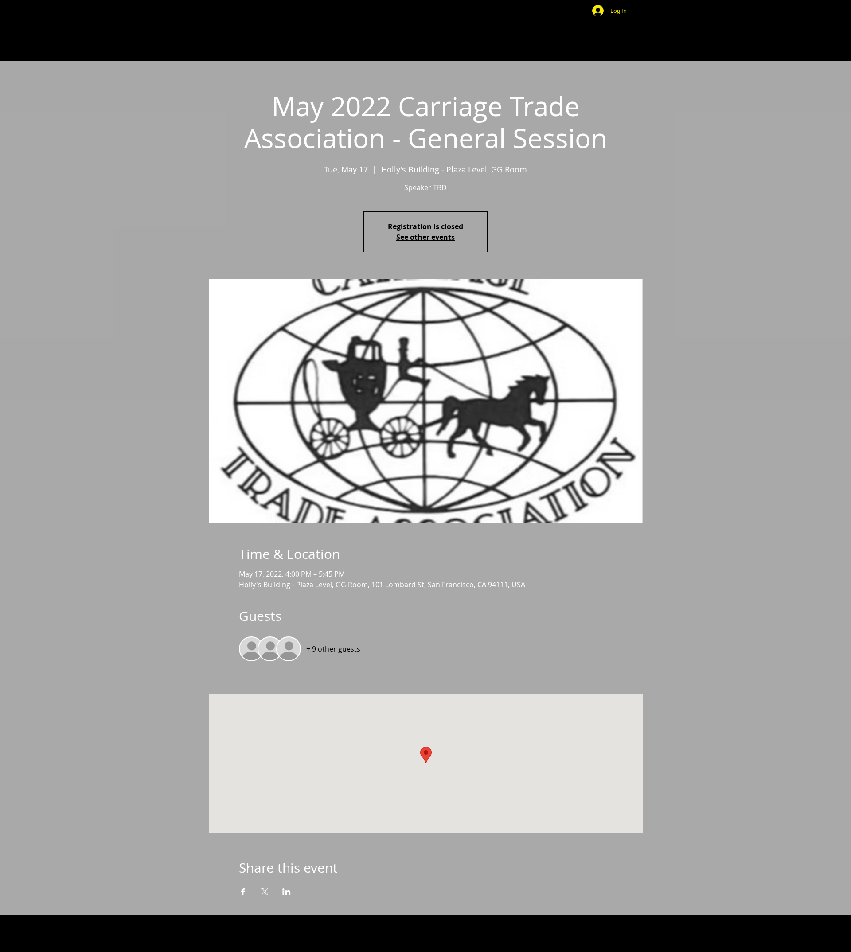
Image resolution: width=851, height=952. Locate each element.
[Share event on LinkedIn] (286, 891)
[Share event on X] (265, 891)
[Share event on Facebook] (243, 891)
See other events (425, 237)
